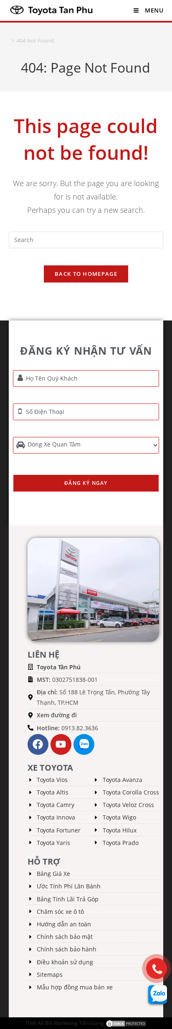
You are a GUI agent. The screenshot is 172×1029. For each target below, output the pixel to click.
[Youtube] (61, 744)
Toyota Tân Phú (59, 667)
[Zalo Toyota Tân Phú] (83, 744)
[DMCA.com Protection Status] (126, 1022)
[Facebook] (38, 744)
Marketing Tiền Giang (79, 1022)
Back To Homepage (86, 273)
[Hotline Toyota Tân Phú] (156, 968)
